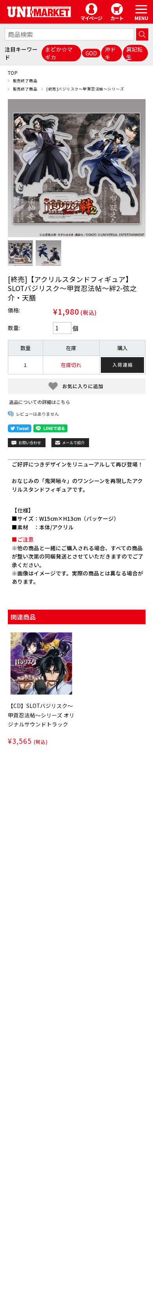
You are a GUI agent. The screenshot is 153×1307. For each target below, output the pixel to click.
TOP (13, 72)
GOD (91, 53)
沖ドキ (110, 53)
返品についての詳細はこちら (39, 401)
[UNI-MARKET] (39, 12)
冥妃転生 (134, 53)
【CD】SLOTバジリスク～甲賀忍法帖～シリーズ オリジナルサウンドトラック (41, 715)
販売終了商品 (25, 80)
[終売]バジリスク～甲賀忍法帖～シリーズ (85, 89)
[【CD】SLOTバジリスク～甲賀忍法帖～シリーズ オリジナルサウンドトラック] (41, 663)
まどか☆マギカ (59, 53)
